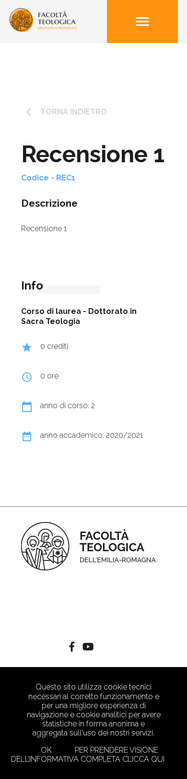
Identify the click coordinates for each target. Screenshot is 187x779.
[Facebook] (72, 648)
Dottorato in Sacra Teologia (79, 316)
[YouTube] (88, 648)
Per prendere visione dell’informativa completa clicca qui (87, 755)
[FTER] (44, 29)
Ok (46, 750)
